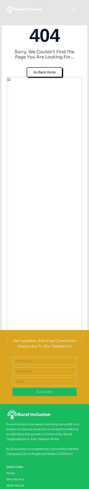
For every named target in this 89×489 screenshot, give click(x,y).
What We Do (15, 485)
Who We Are (15, 479)
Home (10, 473)
